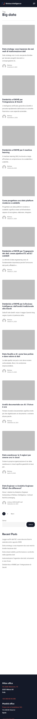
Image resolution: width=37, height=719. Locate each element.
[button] (34, 4)
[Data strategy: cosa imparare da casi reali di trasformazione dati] (18, 35)
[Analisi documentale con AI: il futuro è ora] (18, 390)
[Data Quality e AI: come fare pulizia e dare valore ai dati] (18, 340)
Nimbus (9, 65)
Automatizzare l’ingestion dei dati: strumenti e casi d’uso (18, 559)
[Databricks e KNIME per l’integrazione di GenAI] (18, 85)
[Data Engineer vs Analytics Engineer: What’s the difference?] (18, 495)
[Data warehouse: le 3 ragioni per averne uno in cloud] (18, 441)
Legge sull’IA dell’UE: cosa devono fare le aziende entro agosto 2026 (17, 541)
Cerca (4, 521)
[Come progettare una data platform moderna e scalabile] (18, 186)
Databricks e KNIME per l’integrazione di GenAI (16, 566)
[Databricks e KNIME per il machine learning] (18, 136)
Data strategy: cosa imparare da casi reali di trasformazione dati (18, 547)
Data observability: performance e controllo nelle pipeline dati (18, 553)
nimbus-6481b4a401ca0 (15, 502)
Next (12, 514)
